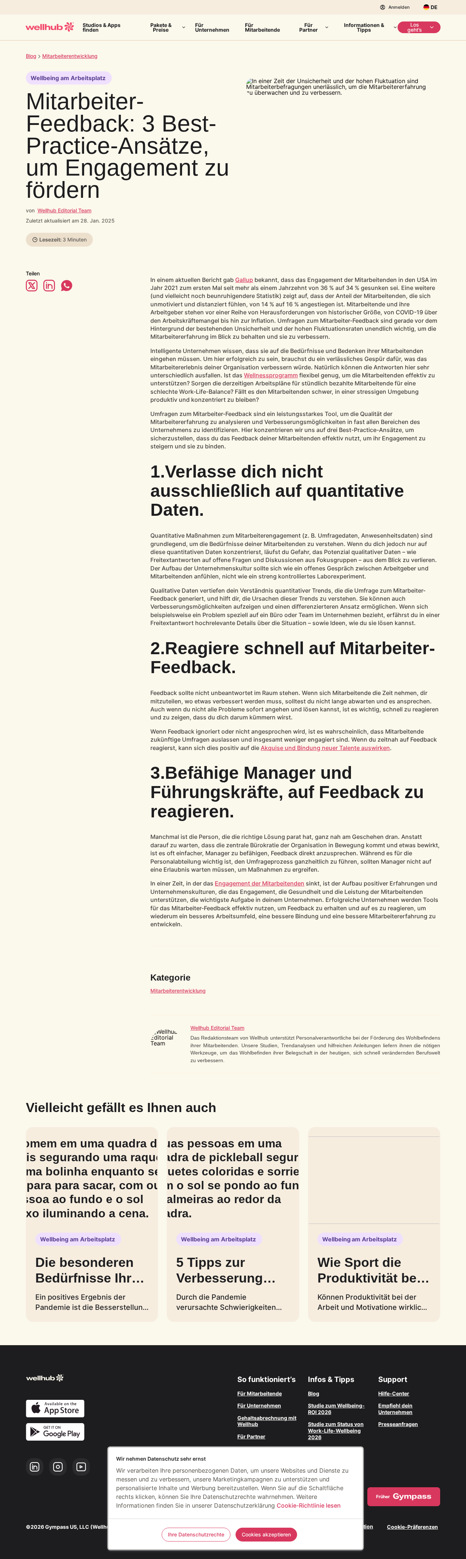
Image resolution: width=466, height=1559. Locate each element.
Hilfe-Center (393, 1393)
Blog (31, 56)
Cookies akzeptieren (266, 1534)
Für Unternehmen (212, 27)
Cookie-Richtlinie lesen (309, 1505)
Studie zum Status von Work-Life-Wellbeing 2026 (336, 1430)
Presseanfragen (398, 1424)
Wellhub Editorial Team (64, 210)
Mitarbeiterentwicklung (178, 990)
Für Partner (308, 27)
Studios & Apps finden (102, 27)
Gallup (244, 279)
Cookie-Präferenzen (412, 1527)
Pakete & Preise (160, 27)
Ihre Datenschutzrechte (196, 1534)
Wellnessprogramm (271, 375)
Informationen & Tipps (364, 27)
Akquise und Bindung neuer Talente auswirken (325, 747)
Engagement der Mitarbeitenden (259, 883)
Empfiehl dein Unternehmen (395, 1408)
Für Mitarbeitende (262, 27)
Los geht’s (414, 27)
